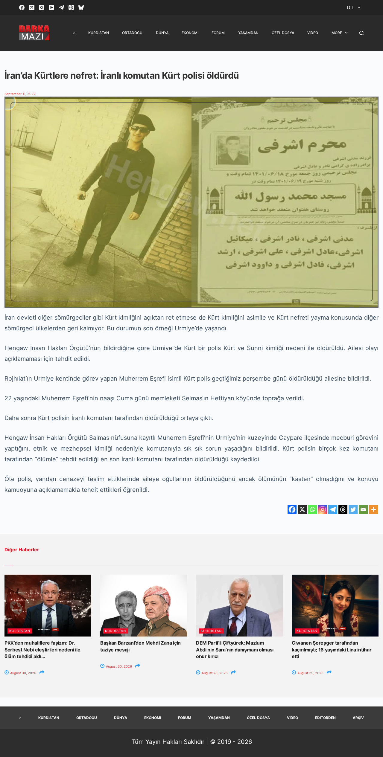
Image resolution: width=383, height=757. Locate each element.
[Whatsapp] (312, 509)
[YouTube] (51, 7)
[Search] (361, 33)
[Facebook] (22, 7)
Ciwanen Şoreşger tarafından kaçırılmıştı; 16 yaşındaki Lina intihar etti (332, 649)
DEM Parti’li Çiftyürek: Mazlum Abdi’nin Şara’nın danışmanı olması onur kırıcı (234, 649)
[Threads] (71, 7)
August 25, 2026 (310, 673)
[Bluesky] (81, 7)
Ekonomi (190, 32)
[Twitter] (353, 509)
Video (312, 32)
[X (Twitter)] (31, 7)
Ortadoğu (132, 32)
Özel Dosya (283, 32)
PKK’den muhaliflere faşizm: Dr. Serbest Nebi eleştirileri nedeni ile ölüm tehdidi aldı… (42, 649)
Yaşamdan (248, 32)
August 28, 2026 (214, 673)
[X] (302, 509)
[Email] (363, 509)
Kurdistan (98, 32)
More (337, 32)
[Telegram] (61, 7)
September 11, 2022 (20, 94)
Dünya (162, 32)
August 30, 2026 (22, 673)
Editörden (325, 717)
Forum (218, 32)
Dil (350, 7)
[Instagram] (41, 7)
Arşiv (358, 717)
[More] (373, 509)
